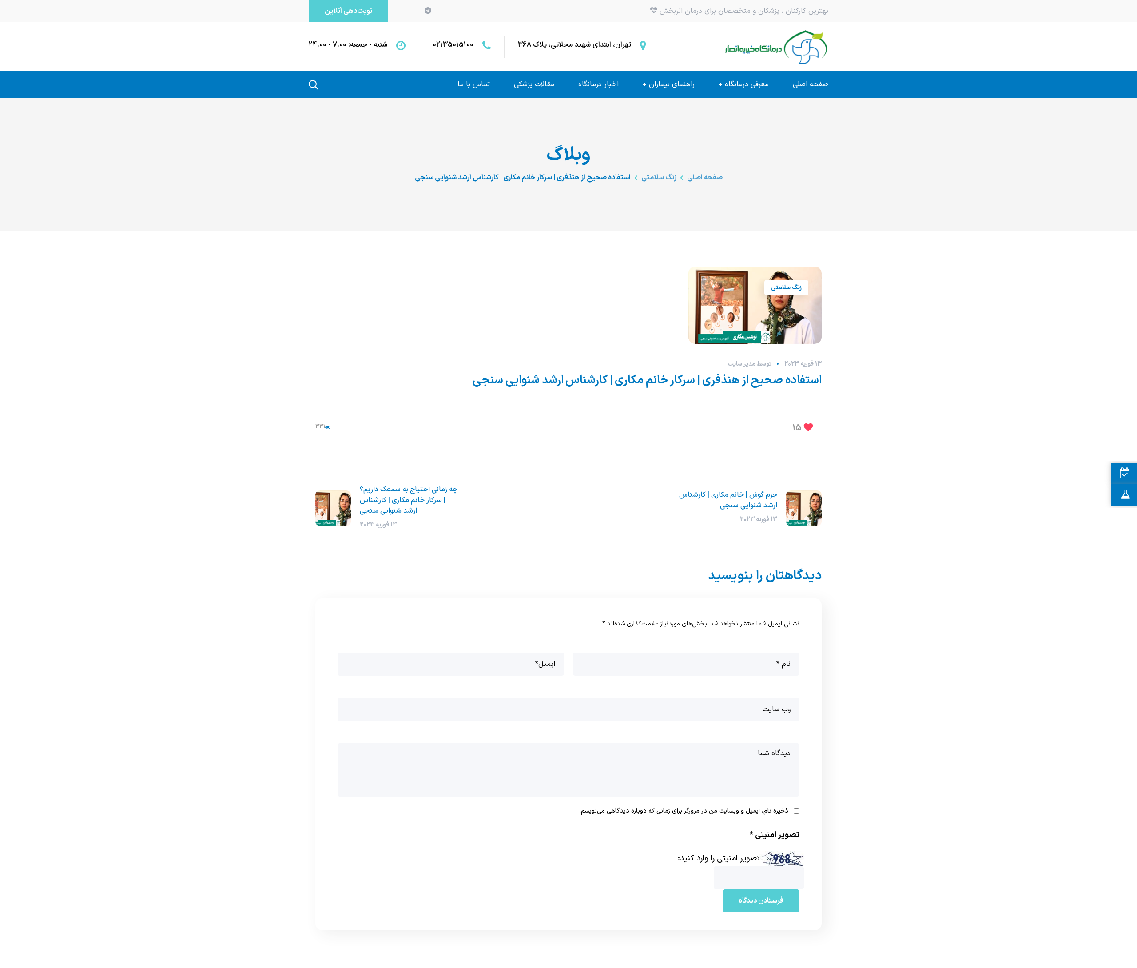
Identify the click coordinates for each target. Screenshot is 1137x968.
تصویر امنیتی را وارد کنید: (718, 858)
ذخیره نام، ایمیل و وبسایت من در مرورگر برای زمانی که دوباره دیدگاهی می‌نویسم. (683, 811)
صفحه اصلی (705, 177)
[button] (348, 11)
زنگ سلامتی (658, 177)
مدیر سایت (741, 364)
